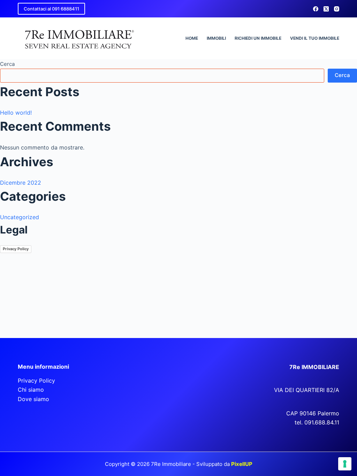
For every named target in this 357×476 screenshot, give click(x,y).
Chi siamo (31, 389)
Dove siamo (33, 399)
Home (191, 38)
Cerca (7, 64)
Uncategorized (19, 217)
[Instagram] (336, 8)
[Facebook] (315, 8)
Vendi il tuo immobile (314, 38)
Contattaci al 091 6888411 (51, 8)
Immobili (216, 38)
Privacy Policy (16, 248)
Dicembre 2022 (20, 182)
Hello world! (16, 112)
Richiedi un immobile (258, 38)
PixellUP (241, 464)
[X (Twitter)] (326, 8)
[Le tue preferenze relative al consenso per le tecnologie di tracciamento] (344, 463)
